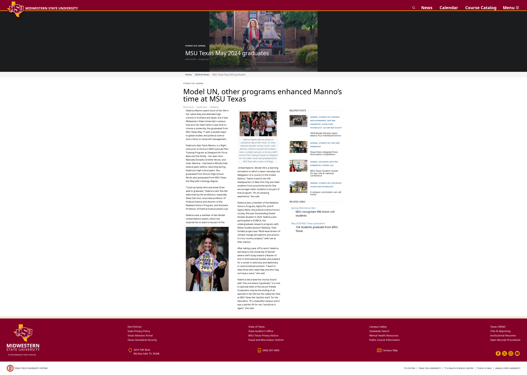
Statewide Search (379, 331)
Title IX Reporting (500, 331)
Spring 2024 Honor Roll (303, 208)
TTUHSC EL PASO (484, 368)
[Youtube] (517, 353)
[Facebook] (498, 353)
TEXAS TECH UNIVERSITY (430, 368)
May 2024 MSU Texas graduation (308, 223)
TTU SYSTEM (409, 368)
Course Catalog (481, 7)
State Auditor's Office (260, 331)
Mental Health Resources (383, 335)
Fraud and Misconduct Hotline (266, 339)
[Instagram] (511, 353)
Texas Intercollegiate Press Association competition (324, 153)
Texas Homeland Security (142, 339)
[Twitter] (504, 353)
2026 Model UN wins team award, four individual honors (325, 134)
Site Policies (134, 326)
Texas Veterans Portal (140, 335)
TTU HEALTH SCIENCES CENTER (459, 368)
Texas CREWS (498, 326)
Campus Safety (378, 326)
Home (188, 74)
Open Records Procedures (505, 339)
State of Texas (256, 326)
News (426, 7)
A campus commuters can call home (325, 193)
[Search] (413, 7)
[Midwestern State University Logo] (65, 337)
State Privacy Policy (138, 331)
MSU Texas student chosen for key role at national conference (324, 173)
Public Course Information (384, 339)
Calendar (449, 7)
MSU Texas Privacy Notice (263, 335)
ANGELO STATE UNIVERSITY (507, 368)
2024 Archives (202, 74)
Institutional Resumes (503, 335)
